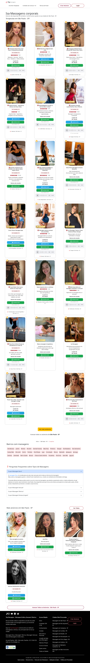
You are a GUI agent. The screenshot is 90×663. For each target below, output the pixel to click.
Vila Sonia (58, 455)
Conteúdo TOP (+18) (43, 624)
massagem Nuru (13, 475)
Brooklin (29, 448)
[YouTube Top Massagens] (12, 613)
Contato (41, 631)
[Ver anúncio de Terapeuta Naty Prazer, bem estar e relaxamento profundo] (15, 34)
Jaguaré (71, 455)
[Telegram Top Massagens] (15, 613)
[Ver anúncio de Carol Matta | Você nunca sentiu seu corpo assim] (15, 272)
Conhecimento (43, 628)
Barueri (31, 455)
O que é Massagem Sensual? (15, 487)
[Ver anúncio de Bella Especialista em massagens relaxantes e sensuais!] (74, 272)
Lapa (43, 452)
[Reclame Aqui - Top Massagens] (11, 647)
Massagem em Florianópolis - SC (61, 636)
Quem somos (42, 648)
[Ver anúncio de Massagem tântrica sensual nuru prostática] (45, 216)
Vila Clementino (76, 448)
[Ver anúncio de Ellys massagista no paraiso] (16, 524)
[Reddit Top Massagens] (18, 613)
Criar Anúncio (64, 5)
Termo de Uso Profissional (41, 659)
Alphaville (61, 452)
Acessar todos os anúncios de (45, 434)
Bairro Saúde (24, 455)
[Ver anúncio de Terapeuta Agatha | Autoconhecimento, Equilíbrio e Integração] (73, 524)
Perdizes (30, 452)
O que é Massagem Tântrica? (15, 491)
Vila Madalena (66, 448)
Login (78, 5)
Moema (23, 448)
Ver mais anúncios (45, 429)
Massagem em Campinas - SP (60, 628)
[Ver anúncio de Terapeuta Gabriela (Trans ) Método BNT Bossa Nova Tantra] (74, 34)
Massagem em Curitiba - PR (60, 631)
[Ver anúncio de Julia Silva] (45, 524)
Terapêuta (51, 441)
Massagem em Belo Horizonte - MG (61, 650)
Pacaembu (51, 455)
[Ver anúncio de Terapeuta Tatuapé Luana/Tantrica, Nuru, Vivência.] (74, 91)
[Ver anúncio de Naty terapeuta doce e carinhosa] (45, 272)
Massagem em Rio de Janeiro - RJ (61, 624)
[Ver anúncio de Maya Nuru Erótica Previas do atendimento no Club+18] (15, 329)
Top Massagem (14, 628)
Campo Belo (10, 452)
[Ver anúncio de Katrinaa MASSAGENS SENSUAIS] (16, 572)
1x (78, 70)
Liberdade (16, 455)
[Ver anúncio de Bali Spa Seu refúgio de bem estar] (45, 34)
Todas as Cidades (43, 651)
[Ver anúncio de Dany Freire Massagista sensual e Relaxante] (74, 153)
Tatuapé (59, 448)
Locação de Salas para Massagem (43, 639)
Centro (24, 452)
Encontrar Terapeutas (14, 5)
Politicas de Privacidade (66, 659)
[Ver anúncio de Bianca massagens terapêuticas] (45, 329)
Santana (9, 455)
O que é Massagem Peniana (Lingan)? (18, 495)
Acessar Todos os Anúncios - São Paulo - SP (45, 607)
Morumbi (18, 452)
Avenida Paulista (37, 448)
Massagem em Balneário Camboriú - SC (59, 646)
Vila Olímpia (37, 452)
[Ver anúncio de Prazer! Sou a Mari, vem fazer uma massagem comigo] (15, 385)
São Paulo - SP (43, 441)
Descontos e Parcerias (42, 634)
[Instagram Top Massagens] (9, 613)
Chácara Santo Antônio (41, 455)
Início (37, 441)
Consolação (49, 452)
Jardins (17, 448)
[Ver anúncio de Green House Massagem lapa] (15, 216)
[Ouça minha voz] (8, 70)
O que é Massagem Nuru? (15, 471)
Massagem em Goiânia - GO (60, 642)
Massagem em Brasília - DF (60, 633)
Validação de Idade (54, 659)
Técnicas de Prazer (44, 5)
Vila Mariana (10, 448)
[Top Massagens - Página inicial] (12, 2)
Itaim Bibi (65, 455)
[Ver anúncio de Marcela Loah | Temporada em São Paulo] (74, 385)
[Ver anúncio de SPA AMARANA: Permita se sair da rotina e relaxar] (45, 91)
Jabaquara (68, 452)
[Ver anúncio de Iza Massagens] (74, 329)
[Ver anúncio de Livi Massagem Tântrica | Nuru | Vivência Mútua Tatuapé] (74, 216)
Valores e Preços (43, 643)
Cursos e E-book (43, 645)
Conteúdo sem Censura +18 (29, 5)
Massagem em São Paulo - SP (60, 620)
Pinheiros (52, 448)
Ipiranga (75, 452)
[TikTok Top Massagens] (7, 613)
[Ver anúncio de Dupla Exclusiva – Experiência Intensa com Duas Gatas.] (15, 91)
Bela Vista (46, 448)
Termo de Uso (29, 659)
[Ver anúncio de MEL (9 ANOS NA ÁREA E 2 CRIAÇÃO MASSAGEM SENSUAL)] (45, 153)
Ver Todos (76, 508)
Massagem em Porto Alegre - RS (61, 639)
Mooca (56, 452)
